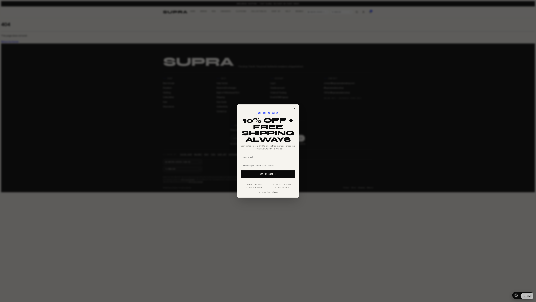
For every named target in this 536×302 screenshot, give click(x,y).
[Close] (294, 108)
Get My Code (266, 174)
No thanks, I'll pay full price (268, 192)
